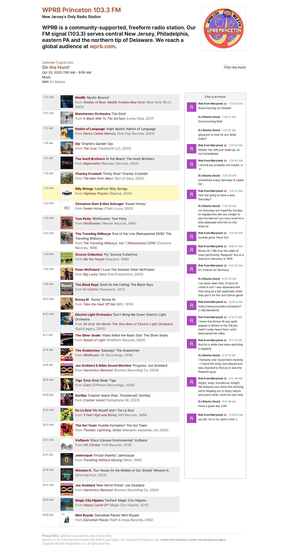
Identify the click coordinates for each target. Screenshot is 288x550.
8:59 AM (48, 514)
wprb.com (102, 46)
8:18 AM (48, 364)
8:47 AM (48, 484)
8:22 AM (48, 379)
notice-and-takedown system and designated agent (193, 539)
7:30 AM (48, 188)
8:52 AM (48, 499)
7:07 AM (48, 113)
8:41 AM (48, 454)
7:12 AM (48, 128)
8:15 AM (48, 349)
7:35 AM (48, 218)
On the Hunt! (56, 67)
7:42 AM (48, 233)
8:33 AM (48, 424)
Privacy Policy (50, 535)
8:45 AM (48, 469)
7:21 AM (48, 158)
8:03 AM (48, 298)
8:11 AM (48, 334)
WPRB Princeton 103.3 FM (81, 10)
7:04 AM (48, 97)
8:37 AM (48, 439)
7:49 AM (48, 254)
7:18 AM (48, 143)
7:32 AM (48, 203)
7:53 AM (48, 268)
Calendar (48, 62)
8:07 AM (48, 314)
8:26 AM (48, 394)
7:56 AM (48, 284)
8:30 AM (48, 409)
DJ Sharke (57, 82)
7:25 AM (48, 173)
